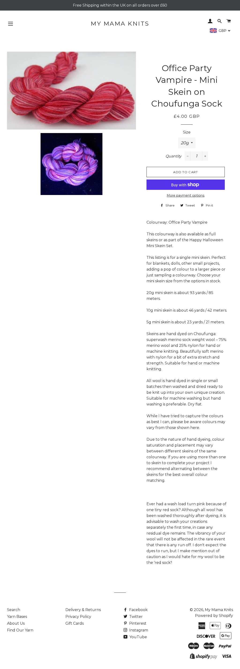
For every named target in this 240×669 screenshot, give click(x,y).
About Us (16, 623)
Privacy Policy (78, 616)
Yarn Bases (17, 616)
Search (13, 610)
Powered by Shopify (214, 615)
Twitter (135, 616)
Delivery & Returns (83, 610)
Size (187, 132)
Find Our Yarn (20, 630)
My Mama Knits (120, 23)
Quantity (173, 156)
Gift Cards (74, 623)
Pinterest (137, 623)
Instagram (138, 630)
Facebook (138, 610)
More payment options (185, 195)
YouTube (137, 637)
